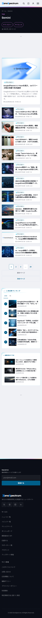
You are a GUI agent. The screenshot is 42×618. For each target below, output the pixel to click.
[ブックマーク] (28, 3)
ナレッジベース (7, 526)
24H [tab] (5, 296)
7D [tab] (10, 296)
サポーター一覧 (7, 545)
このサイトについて (8, 567)
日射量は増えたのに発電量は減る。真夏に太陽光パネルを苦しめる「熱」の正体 (27, 313)
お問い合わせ (6, 572)
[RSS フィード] (21, 504)
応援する (5, 540)
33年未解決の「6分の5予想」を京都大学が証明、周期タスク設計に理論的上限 (27, 342)
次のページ (21, 279)
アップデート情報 (8, 555)
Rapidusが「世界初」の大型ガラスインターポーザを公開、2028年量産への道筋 (27, 322)
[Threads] (9, 504)
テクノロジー (7, 25)
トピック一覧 (6, 522)
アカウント (5, 550)
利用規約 (5, 591)
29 (31, 267)
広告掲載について (8, 576)
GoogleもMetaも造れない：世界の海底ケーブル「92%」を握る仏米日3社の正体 (27, 303)
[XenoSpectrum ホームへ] (10, 3)
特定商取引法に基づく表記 (11, 595)
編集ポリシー (6, 581)
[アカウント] (33, 3)
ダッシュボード (7, 531)
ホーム (4, 11)
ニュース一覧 (6, 517)
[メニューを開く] (38, 3)
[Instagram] (15, 504)
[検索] (23, 3)
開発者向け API (7, 536)
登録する (21, 483)
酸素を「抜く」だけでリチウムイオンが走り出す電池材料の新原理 (27, 332)
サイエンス (18, 25)
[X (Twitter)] (4, 504)
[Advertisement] (21, 43)
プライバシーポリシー (9, 586)
